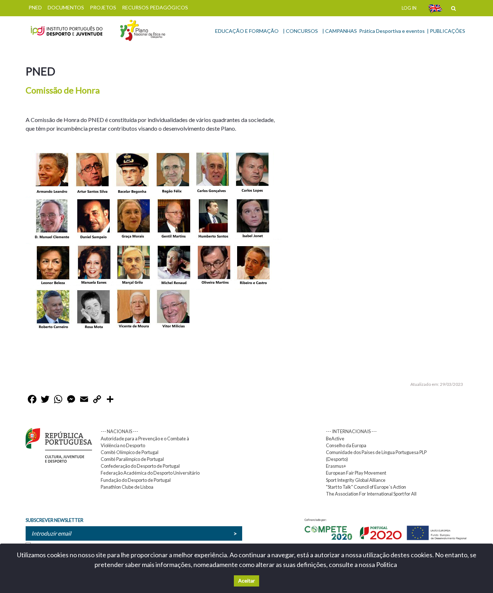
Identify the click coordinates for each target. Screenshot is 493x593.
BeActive (335, 438)
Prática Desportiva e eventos (392, 31)
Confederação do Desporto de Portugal (140, 466)
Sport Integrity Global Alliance (355, 480)
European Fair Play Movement (356, 473)
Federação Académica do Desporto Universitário (150, 473)
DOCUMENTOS (66, 7)
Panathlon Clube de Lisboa (127, 487)
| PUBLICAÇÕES (446, 31)
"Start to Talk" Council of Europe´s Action (366, 487)
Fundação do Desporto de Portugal (136, 480)
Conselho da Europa (346, 445)
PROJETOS (103, 7)
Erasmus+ (336, 466)
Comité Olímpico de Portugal (129, 452)
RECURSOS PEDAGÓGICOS (155, 7)
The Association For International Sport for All (371, 494)
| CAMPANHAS (339, 31)
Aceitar (246, 580)
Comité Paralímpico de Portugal (132, 459)
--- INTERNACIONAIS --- (351, 431)
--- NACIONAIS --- (119, 431)
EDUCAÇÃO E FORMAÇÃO (247, 31)
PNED (35, 7)
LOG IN (409, 8)
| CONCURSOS (300, 31)
